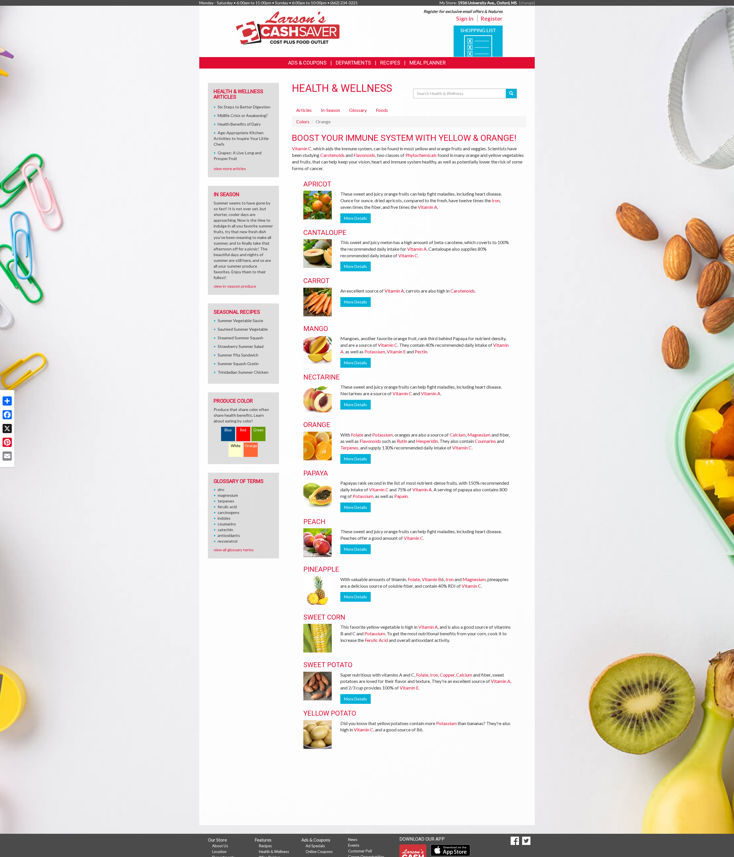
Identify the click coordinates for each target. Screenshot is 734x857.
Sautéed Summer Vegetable (243, 329)
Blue (228, 430)
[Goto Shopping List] (478, 40)
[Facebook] (7, 414)
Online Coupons (319, 851)
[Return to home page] (287, 27)
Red (243, 430)
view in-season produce (235, 286)
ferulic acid (227, 506)
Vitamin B (431, 579)
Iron (496, 200)
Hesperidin (427, 441)
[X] (7, 428)
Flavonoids (364, 155)
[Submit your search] (511, 93)
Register (492, 18)
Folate (357, 434)
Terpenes (349, 447)
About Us (220, 846)
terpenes (226, 500)
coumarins (227, 523)
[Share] (7, 401)
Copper (447, 674)
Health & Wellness (274, 851)
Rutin (402, 441)
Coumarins (485, 441)
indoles (224, 518)
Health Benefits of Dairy (239, 124)
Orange (251, 446)
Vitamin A (427, 207)
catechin (225, 529)
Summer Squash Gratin (238, 363)
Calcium (458, 434)
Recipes (390, 63)
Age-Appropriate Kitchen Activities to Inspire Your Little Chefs (241, 138)
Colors (302, 121)
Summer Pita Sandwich (238, 354)
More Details (355, 218)
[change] (527, 2)
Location (219, 851)
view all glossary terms (234, 549)
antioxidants (229, 535)
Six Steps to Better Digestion (244, 106)
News (352, 839)
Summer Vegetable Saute (240, 320)
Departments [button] (353, 63)
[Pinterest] (7, 442)
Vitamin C (301, 148)
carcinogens (228, 512)
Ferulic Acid (376, 640)
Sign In (464, 18)
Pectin (421, 351)
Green (258, 430)
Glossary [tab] (358, 110)
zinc (221, 489)
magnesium (228, 495)
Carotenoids (332, 155)
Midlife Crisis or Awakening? (243, 115)
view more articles (230, 168)
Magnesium (479, 434)
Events (353, 845)
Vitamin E (396, 351)
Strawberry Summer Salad (240, 346)
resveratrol (227, 541)
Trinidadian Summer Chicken (243, 372)
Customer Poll (360, 851)
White (236, 446)
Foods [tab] (382, 110)
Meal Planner (427, 63)
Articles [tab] (304, 110)
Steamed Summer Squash (240, 337)
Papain (401, 496)
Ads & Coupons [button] (307, 63)
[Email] (7, 456)
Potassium (374, 351)
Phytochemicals (421, 155)
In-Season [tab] (330, 110)
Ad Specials (315, 846)
